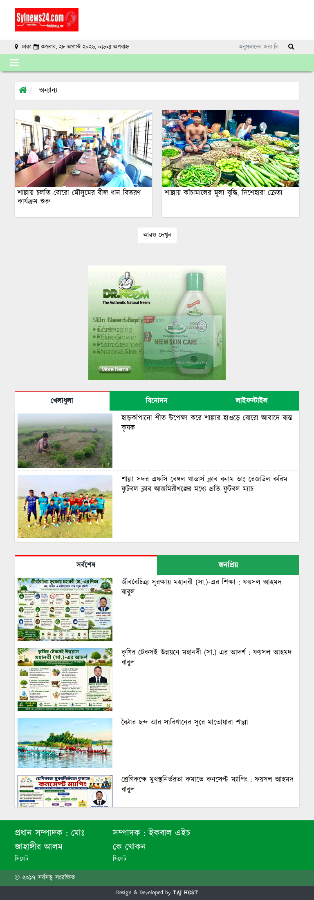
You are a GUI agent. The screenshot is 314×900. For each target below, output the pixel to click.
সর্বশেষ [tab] (85, 565)
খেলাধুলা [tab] (62, 401)
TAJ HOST (185, 893)
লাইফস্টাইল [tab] (252, 401)
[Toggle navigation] (14, 63)
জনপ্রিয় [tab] (228, 565)
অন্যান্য (48, 90)
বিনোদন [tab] (157, 401)
